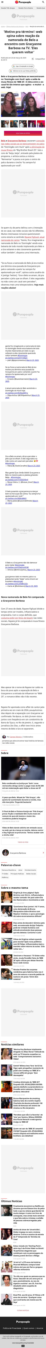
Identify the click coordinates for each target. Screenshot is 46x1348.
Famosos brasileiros (9, 870)
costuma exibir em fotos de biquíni (17, 618)
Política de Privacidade (12, 1328)
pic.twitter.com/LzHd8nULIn (16, 584)
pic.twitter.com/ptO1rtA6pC (16, 358)
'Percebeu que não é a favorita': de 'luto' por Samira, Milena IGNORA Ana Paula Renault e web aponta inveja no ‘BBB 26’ (28, 1118)
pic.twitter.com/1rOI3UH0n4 (16, 480)
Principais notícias (17, 874)
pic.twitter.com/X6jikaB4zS (15, 498)
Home (3, 26)
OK (23, 1346)
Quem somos (28, 1328)
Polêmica (5, 877)
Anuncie (40, 1328)
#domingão (19, 565)
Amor (20, 870)
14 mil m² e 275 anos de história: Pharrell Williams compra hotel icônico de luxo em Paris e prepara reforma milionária (27, 1266)
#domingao (10, 463)
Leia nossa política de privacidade (23, 1343)
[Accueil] (23, 2)
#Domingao (22, 355)
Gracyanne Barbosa (18, 853)
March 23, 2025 (32, 360)
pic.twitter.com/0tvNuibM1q (16, 393)
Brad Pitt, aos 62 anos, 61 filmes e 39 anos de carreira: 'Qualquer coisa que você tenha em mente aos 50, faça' (28, 1298)
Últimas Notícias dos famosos (15, 26)
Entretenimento (30, 870)
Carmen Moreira (16, 737)
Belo (27, 26)
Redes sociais (31, 874)
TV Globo (5, 874)
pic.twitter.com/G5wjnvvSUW (17, 567)
